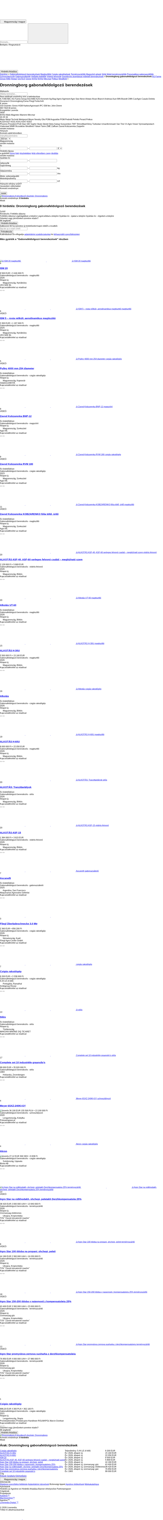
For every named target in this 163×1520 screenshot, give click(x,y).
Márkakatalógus (92, 1484)
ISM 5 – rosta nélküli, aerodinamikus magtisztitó (28, 318)
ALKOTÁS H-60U (10, 741)
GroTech (21, 79)
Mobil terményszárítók (116, 74)
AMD (8, 79)
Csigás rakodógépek (61, 74)
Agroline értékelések (74, 1484)
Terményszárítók (78, 74)
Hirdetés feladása (9, 223)
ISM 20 (4, 268)
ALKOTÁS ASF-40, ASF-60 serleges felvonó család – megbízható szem (41, 559)
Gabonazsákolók (23, 76)
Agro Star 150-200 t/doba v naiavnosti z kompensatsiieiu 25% (35, 1301)
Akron (3, 1151)
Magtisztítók (45, 74)
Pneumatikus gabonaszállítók (140, 74)
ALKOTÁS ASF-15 (10, 832)
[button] (81, 58)
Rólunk (3, 1476)
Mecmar (47, 79)
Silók (104, 74)
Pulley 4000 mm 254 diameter (17, 368)
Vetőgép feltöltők (38, 76)
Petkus (55, 79)
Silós (3, 1017)
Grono (28, 79)
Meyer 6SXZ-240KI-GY (13, 1105)
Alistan (14, 79)
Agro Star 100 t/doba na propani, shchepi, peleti (28, 1251)
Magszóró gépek (93, 74)
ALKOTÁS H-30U (10, 650)
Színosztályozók (7, 76)
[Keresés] (48, 33)
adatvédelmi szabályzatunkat (37, 234)
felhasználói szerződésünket (66, 234)
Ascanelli (5, 878)
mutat (3, 193)
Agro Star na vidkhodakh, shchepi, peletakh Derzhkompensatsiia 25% (41, 1199)
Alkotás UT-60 (8, 605)
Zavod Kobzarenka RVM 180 (16, 464)
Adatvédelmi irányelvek (38, 1484)
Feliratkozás (6, 232)
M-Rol (34, 79)
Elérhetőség (21, 1476)
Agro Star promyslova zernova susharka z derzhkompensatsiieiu (38, 1354)
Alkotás (4, 696)
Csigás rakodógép (11, 971)
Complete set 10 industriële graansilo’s (22, 1062)
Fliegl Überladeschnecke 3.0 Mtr (18, 923)
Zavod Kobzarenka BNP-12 (16, 416)
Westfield (62, 79)
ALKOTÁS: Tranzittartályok (15, 787)
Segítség (11, 1476)
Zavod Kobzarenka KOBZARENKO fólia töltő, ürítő (29, 514)
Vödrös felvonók (54, 76)
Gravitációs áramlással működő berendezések (83, 76)
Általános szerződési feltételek (14, 1484)
